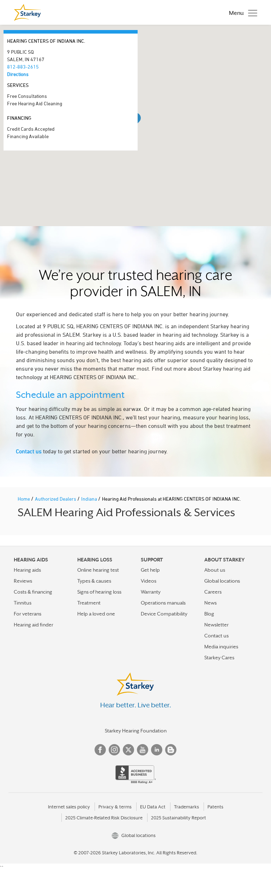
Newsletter (216, 625)
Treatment (89, 603)
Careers (213, 592)
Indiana (89, 499)
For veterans (27, 614)
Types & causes (94, 581)
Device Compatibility (164, 614)
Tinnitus (22, 603)
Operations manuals (163, 603)
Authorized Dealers (56, 499)
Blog (209, 614)
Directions (18, 74)
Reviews (23, 581)
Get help (150, 570)
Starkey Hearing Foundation (136, 730)
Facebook (100, 749)
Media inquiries (221, 646)
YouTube (142, 749)
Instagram (114, 749)
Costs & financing (33, 592)
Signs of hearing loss (99, 592)
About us (214, 570)
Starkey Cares (219, 657)
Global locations (222, 581)
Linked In (156, 749)
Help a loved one (96, 614)
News (210, 603)
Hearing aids (27, 570)
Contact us (29, 451)
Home (24, 499)
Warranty (151, 592)
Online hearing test (98, 570)
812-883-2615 (23, 67)
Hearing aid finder (33, 625)
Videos (148, 581)
